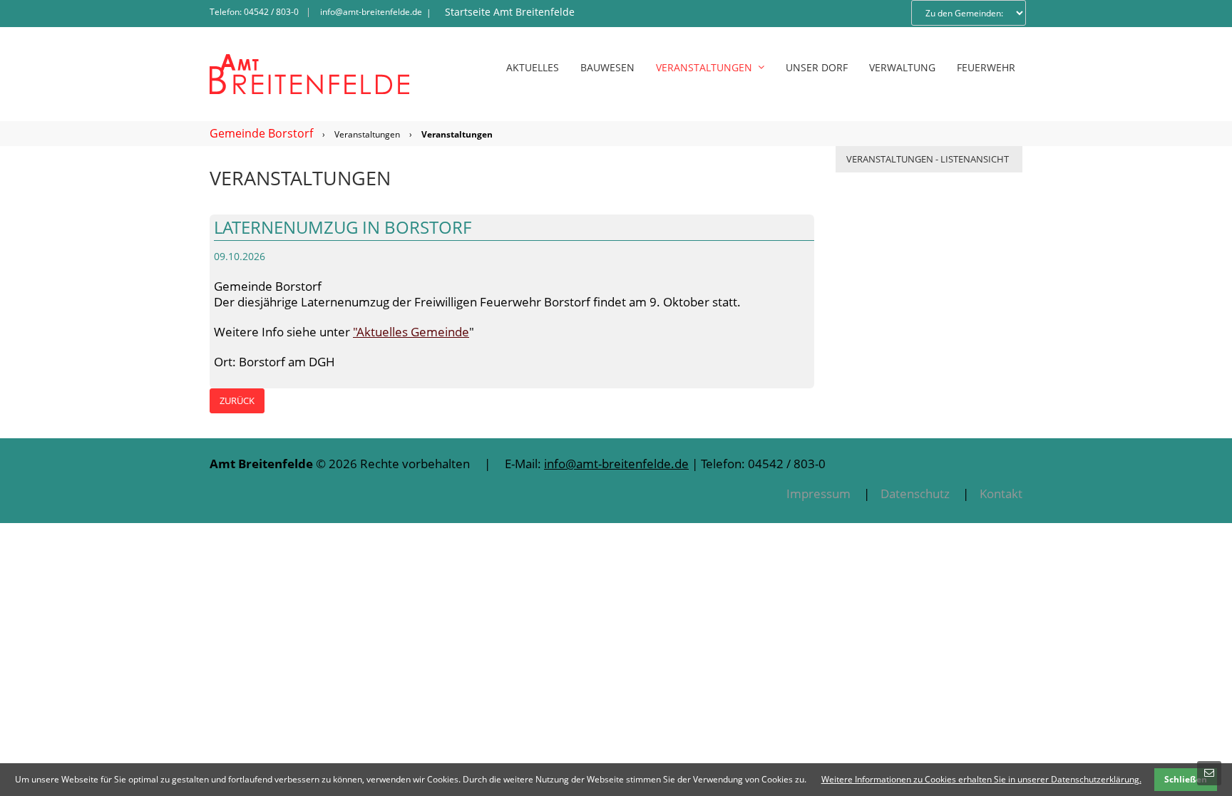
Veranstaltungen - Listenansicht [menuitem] (927, 159)
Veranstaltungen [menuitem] (704, 67)
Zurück (237, 400)
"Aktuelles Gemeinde (411, 332)
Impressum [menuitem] (818, 493)
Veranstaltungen (367, 134)
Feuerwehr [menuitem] (986, 67)
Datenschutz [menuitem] (915, 493)
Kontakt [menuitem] (1001, 493)
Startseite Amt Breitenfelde (510, 12)
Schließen (1185, 779)
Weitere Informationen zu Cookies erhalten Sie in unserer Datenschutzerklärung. (981, 779)
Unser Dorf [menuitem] (817, 67)
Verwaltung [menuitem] (902, 67)
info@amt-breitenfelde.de (371, 12)
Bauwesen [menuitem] (607, 67)
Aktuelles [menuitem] (532, 67)
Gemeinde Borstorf (261, 133)
